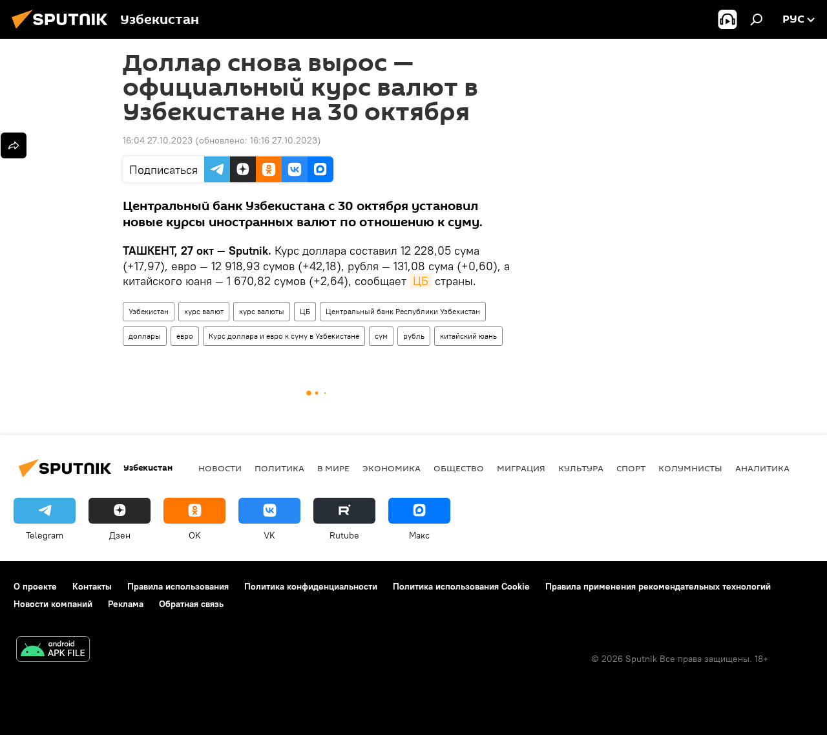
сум (381, 336)
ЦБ (420, 280)
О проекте (35, 586)
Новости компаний (53, 604)
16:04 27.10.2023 (158, 140)
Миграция (521, 468)
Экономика (391, 468)
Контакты (92, 586)
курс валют (204, 311)
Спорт (630, 468)
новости (220, 468)
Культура (580, 468)
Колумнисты (690, 468)
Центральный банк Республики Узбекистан (403, 311)
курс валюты (261, 311)
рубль (413, 336)
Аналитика (762, 468)
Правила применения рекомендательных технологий (658, 586)
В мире (333, 468)
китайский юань (468, 336)
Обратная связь (191, 604)
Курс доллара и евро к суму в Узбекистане (284, 336)
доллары (145, 336)
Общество (459, 468)
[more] (13, 145)
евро (184, 336)
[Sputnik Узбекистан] (63, 30)
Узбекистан (149, 311)
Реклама (125, 604)
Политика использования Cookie (461, 586)
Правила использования (178, 586)
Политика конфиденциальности (310, 586)
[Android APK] (53, 650)
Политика (279, 468)
